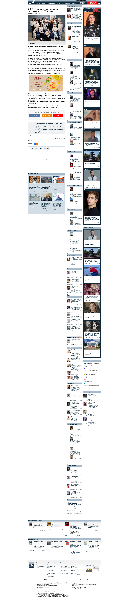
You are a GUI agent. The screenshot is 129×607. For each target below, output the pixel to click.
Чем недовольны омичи (73, 122)
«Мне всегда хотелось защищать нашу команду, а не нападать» (76, 398)
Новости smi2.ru (70, 295)
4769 (78, 375)
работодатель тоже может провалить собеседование (75, 361)
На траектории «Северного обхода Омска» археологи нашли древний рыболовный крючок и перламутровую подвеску (49, 131)
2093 (78, 277)
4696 (78, 497)
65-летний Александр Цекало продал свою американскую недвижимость (91, 103)
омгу (31, 140)
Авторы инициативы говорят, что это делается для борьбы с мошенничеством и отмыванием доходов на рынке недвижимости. (57, 549)
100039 (99, 551)
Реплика (69, 23)
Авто (62, 564)
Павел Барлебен (75, 376)
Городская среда (71, 209)
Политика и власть (40, 3)
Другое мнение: (70, 510)
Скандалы (69, 268)
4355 (79, 535)
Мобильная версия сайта (91, 574)
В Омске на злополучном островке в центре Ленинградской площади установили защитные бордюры (93, 525)
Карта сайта (39, 567)
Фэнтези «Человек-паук (76, 416)
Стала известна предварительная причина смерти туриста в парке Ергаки (91, 365)
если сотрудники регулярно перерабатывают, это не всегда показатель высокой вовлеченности (75, 353)
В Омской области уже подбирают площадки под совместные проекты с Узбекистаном (76, 314)
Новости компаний (72, 6)
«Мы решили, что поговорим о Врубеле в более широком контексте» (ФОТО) (75, 389)
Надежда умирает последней (75, 272)
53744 (44, 550)
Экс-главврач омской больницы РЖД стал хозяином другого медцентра (75, 321)
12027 (78, 379)
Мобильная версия (82, 3)
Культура (57, 3)
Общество (74, 3)
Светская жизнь (88, 8)
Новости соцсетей (88, 227)
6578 (42, 530)
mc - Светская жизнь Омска (80, 0)
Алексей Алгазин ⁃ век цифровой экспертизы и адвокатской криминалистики (76, 10)
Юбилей (85, 67)
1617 (96, 64)
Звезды (85, 88)
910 (78, 344)
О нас (37, 564)
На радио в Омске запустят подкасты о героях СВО (39, 523)
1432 (96, 43)
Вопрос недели (71, 255)
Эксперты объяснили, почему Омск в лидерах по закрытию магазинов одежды (38, 543)
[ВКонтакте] (35, 144)
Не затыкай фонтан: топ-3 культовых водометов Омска (91, 164)
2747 (96, 222)
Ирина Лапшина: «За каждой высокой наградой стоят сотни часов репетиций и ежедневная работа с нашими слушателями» (75, 525)
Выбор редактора (33, 173)
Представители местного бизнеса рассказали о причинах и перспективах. (39, 547)
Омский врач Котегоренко (74, 395)
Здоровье (86, 169)
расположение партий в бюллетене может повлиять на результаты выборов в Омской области (76, 368)
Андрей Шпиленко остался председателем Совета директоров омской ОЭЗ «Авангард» (76, 308)
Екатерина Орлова (75, 371)
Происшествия (67, 3)
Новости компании (51, 576)
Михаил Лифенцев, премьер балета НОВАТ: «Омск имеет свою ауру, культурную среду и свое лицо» (92, 219)
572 (78, 317)
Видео (62, 569)
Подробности (70, 383)
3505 (78, 370)
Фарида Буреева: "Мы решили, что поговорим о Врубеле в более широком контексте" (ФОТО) (92, 40)
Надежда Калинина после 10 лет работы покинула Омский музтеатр (75, 486)
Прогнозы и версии (72, 230)
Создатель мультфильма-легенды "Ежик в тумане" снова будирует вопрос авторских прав (76, 493)
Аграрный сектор (71, 337)
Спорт (62, 3)
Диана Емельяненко (75, 358)
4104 (78, 357)
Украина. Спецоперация (73, 92)
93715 (63, 552)
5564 (78, 489)
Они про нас (74, 564)
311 (78, 310)
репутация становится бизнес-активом (76, 374)
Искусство (86, 11)
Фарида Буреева (74, 385)
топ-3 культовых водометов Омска (75, 413)
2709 (78, 414)
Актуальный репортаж (73, 185)
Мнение (85, 45)
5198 (61, 529)
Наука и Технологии (51, 573)
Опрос (72, 566)
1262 (96, 147)
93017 (81, 555)
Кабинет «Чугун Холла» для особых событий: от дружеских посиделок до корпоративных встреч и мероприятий (76, 16)
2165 (96, 106)
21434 (80, 19)
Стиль (48, 574)
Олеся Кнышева (74, 349)
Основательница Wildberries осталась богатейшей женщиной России (92, 144)
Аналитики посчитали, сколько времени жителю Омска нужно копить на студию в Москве (76, 328)
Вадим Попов (74, 364)
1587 (78, 408)
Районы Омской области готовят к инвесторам (75, 542)
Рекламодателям (40, 566)
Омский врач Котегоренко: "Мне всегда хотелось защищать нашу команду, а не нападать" (92, 184)
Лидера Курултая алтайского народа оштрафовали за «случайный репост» (91, 376)
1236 (78, 400)
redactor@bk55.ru (78, 580)
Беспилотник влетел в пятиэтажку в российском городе (92, 380)
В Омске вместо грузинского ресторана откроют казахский (56, 524)
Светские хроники (72, 465)
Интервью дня (71, 151)
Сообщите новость (93, 3)
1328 (78, 332)
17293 (78, 292)
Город (85, 150)
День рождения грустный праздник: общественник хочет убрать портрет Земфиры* (91, 82)
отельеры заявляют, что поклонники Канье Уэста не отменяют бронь (76, 275)
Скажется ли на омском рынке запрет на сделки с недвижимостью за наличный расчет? (56, 543)
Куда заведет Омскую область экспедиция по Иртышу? (93, 542)
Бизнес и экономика (50, 3)
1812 (78, 421)
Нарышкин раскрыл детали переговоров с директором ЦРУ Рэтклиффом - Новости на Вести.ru (91, 370)
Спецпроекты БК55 (72, 424)
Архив (68, 91)
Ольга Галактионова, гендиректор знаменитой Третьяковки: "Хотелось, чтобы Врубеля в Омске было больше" (92, 61)
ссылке (55, 107)
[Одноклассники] (37, 144)
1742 (96, 127)
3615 (97, 530)
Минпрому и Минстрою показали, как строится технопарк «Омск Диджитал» (76, 301)
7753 (78, 284)
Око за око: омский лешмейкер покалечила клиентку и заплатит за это (92, 124)
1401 (78, 324)
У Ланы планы (71, 60)
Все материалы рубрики (71, 334)
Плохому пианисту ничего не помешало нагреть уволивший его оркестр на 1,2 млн (76, 281)
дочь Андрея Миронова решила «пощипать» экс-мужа (76, 290)
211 (78, 304)
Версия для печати (61, 138)
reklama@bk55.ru (78, 588)
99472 (80, 12)
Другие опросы (69, 513)
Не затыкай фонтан (75, 410)
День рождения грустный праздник (75, 403)
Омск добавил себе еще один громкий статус (75, 378)
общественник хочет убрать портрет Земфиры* (75, 406)
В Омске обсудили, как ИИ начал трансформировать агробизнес (76, 341)
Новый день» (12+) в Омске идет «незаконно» (75, 419)
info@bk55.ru (77, 585)
